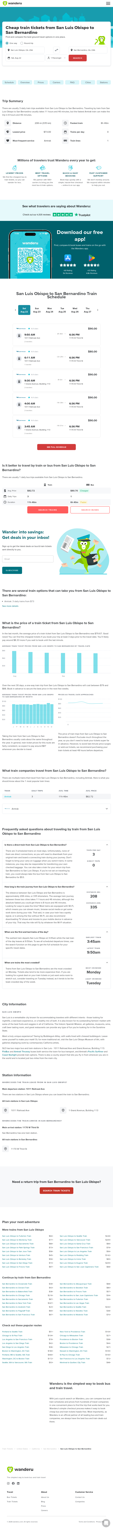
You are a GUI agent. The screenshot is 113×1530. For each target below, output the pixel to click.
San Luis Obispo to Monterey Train (17, 1240)
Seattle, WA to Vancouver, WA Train (17, 1362)
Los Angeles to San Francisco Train (17, 1339)
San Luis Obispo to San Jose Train (16, 1251)
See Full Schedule (56, 447)
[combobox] (25, 50)
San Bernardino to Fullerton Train (74, 1299)
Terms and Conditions (87, 1522)
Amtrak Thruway (22, 1051)
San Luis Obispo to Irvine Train (73, 1259)
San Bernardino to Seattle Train (73, 1307)
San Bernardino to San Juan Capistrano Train (79, 1295)
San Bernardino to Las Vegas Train (74, 1303)
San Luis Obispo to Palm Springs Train (18, 1247)
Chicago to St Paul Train (12, 1335)
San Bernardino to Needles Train (74, 1311)
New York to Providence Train (72, 1332)
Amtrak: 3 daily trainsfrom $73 (19, 601)
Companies (80, 1501)
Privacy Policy (101, 1522)
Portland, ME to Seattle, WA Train (16, 1355)
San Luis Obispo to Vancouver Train (75, 1240)
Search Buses (90, 510)
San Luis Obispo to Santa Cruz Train (75, 1244)
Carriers (56, 82)
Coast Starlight (9, 1055)
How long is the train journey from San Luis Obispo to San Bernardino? (39, 886)
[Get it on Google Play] (92, 257)
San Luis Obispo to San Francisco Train (76, 1247)
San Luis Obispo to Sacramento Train (18, 1244)
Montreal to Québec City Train (72, 1362)
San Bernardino (50, 1449)
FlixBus (5, 1051)
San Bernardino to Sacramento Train (17, 1299)
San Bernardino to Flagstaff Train (16, 1311)
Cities (88, 82)
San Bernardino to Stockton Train (74, 1288)
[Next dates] (97, 310)
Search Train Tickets (56, 1190)
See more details (10, 606)
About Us (45, 1497)
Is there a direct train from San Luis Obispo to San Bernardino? (35, 844)
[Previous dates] (15, 310)
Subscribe (12, 570)
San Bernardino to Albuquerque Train (76, 1284)
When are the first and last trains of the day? (26, 932)
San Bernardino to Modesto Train (74, 1314)
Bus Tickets (12, 1497)
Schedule (9, 82)
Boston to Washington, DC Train (15, 1351)
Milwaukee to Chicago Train (71, 1347)
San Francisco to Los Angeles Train (75, 1358)
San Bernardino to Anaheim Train (16, 1307)
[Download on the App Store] (68, 257)
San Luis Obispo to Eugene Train (74, 1263)
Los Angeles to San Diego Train (15, 1343)
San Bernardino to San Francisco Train (18, 1314)
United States (22, 1449)
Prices (41, 82)
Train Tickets (7, 1449)
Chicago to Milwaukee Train (71, 1335)
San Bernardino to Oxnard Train (15, 1288)
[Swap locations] (56, 50)
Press (43, 1506)
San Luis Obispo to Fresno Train (16, 1267)
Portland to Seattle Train (12, 1332)
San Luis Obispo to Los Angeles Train (76, 1251)
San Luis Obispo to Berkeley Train (16, 1259)
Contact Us (80, 1497)
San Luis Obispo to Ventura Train (16, 1255)
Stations (104, 82)
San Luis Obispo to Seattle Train (73, 1236)
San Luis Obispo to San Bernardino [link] (75, 1449)
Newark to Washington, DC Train (73, 1351)
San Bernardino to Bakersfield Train (17, 1291)
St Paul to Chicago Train (70, 1355)
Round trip (28, 43)
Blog (43, 1501)
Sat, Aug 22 (16, 58)
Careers (44, 1510)
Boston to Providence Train (71, 1343)
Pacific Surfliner (95, 1051)
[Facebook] (13, 1483)
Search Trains (47, 510)
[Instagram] (8, 1483)
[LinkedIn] (18, 1483)
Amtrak (7, 796)
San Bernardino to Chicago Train (16, 1295)
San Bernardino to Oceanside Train (17, 1284)
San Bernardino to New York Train (16, 1303)
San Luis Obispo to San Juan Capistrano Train (79, 1267)
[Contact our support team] (106, 1523)
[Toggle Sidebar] (108, 3)
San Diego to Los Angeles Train (15, 1347)
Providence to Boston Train (71, 1339)
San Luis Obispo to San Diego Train (17, 1263)
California (36, 1449)
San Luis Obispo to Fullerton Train (16, 1236)
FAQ (72, 82)
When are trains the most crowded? (22, 962)
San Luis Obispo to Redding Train (74, 1255)
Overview (25, 82)
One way (13, 43)
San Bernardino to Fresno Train (73, 1291)
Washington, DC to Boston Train (15, 1358)
